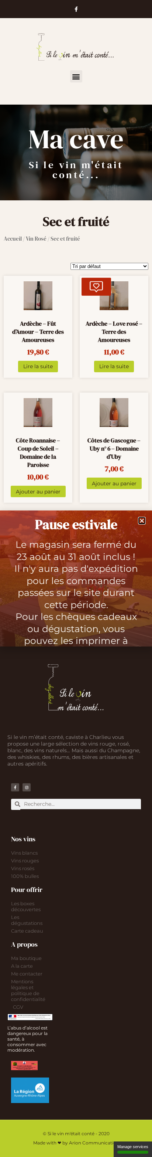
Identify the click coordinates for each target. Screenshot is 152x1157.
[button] (142, 520)
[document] (76, 578)
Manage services (132, 1146)
